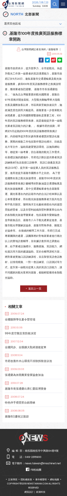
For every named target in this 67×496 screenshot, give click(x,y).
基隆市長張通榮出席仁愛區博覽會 (25, 389)
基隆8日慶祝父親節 (17, 416)
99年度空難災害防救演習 (20, 333)
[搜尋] (55, 4)
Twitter (47, 60)
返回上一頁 (34, 288)
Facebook (41, 60)
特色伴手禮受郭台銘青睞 (20, 403)
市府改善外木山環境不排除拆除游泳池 (28, 361)
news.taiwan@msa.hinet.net (43, 463)
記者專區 (12, 479)
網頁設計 (29, 492)
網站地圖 (54, 479)
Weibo (53, 60)
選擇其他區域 (12, 24)
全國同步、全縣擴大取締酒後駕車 (25, 347)
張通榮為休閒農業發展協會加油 (24, 375)
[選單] (63, 4)
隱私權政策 (26, 479)
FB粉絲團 (36, 470)
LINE (59, 60)
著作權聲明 (41, 479)
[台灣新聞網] (13, 5)
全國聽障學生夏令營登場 (20, 319)
